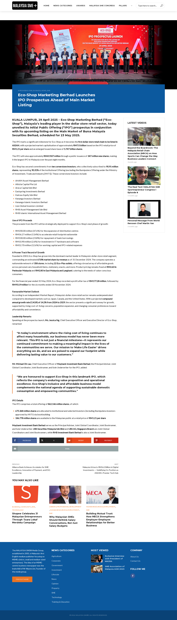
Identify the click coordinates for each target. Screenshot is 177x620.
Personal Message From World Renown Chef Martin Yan (144, 222)
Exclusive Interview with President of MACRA (114, 558)
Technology (18, 510)
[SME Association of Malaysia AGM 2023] (96, 569)
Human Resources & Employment (64, 510)
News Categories (62, 5)
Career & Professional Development (65, 507)
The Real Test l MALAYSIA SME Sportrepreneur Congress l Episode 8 (144, 190)
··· (131, 5)
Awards (80, 5)
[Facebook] (132, 575)
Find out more (22, 579)
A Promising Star (25, 90)
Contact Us (135, 561)
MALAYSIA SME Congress (102, 5)
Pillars (123, 5)
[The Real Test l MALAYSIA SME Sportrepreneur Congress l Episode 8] (144, 175)
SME (48, 90)
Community (25, 507)
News (43, 90)
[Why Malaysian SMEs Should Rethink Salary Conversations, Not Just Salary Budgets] (65, 495)
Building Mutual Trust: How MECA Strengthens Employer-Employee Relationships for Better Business (100, 519)
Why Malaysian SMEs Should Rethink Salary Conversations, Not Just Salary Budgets (63, 521)
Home (46, 5)
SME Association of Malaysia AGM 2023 (115, 567)
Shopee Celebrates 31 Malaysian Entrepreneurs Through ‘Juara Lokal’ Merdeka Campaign (27, 518)
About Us (134, 556)
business (37, 90)
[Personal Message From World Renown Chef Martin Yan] (144, 209)
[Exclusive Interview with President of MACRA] (96, 558)
